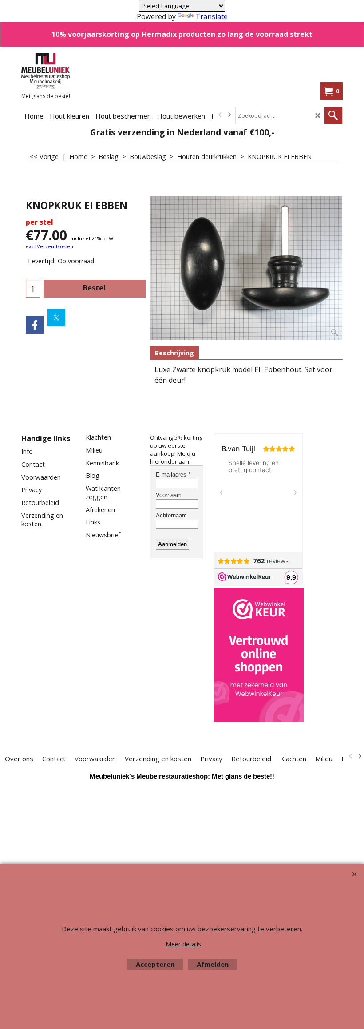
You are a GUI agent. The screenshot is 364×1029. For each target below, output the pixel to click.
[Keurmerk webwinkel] (259, 656)
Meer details (183, 944)
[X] (56, 317)
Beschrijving (174, 353)
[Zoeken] (333, 115)
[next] (229, 115)
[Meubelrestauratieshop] (77, 71)
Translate (211, 16)
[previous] (220, 115)
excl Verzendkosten (49, 246)
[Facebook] (35, 325)
